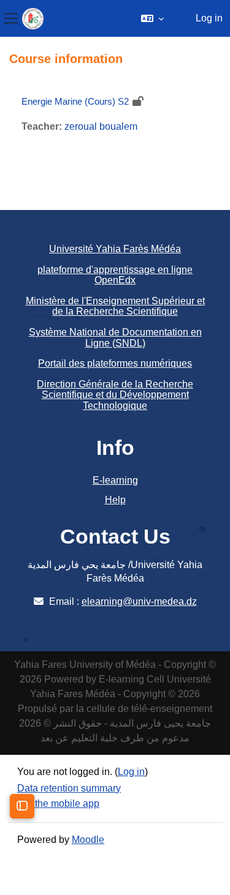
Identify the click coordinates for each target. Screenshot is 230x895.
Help (115, 500)
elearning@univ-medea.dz (139, 601)
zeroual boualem (100, 126)
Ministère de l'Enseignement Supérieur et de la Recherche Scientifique (115, 306)
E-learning (115, 480)
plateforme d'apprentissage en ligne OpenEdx (115, 275)
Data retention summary (69, 788)
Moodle (88, 839)
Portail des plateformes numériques (115, 363)
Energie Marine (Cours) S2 (75, 101)
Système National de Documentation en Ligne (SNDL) (115, 337)
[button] (152, 18)
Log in (209, 18)
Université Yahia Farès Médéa (115, 249)
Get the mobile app (58, 803)
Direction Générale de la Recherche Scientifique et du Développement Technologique (115, 395)
